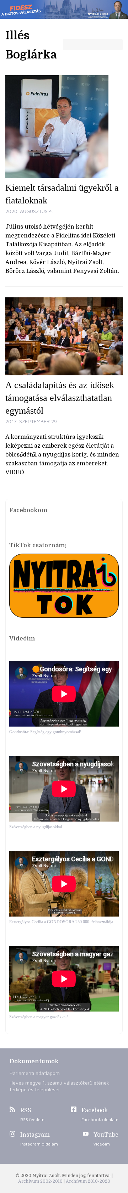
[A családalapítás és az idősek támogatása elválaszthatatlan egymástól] (64, 336)
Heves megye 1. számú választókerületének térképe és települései (59, 1086)
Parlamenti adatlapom (35, 1073)
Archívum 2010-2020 (88, 1181)
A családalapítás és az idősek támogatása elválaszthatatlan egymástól (59, 398)
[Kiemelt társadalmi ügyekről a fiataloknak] (64, 126)
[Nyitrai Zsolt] (64, 9)
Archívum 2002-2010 (41, 1181)
